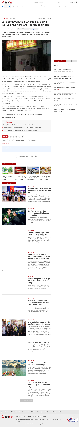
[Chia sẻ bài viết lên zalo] (6, 29)
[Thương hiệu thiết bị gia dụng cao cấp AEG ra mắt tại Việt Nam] (20, 170)
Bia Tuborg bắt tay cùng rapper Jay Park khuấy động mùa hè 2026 (38, 213)
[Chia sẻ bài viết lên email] (9, 29)
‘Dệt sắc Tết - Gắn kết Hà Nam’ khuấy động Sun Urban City (39, 385)
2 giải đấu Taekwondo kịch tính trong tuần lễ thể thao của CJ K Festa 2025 (38, 302)
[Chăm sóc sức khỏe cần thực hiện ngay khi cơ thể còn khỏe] (46, 170)
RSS (76, 6)
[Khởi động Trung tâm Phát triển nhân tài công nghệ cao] (33, 170)
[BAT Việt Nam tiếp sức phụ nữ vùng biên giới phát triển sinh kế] (14, 194)
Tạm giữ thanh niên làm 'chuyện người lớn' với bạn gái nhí (19, 125)
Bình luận (5, 136)
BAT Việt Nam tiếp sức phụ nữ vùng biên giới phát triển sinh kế (39, 190)
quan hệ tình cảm (21, 140)
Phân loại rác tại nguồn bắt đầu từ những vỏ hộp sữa (38, 234)
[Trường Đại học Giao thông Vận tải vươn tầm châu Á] (7, 170)
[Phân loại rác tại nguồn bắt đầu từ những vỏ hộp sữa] (14, 238)
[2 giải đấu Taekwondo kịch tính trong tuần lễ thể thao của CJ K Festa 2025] (14, 306)
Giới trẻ (36, 6)
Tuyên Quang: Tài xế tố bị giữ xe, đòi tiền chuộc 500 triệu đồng (39, 281)
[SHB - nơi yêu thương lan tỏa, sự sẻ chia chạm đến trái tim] (14, 327)
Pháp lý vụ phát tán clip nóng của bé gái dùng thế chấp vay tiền (20, 130)
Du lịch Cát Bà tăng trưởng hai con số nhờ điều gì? (38, 363)
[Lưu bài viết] (15, 29)
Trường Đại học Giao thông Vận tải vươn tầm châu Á (7, 177)
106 (59, 89)
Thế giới (22, 6)
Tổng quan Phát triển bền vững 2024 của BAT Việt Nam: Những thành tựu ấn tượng (39, 256)
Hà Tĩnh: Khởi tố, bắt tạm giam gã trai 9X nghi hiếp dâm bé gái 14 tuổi (22, 127)
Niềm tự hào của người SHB (38, 342)
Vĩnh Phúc (10, 140)
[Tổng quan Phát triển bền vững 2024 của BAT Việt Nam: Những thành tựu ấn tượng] (14, 260)
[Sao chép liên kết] (12, 29)
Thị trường (15, 6)
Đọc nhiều (60, 61)
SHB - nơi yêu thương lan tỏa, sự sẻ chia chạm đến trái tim (39, 323)
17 (73, 71)
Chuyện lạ (50, 6)
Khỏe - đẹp (43, 6)
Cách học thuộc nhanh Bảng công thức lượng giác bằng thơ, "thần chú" (64, 70)
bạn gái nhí (32, 140)
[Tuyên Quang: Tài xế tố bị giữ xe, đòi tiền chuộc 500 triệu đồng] (14, 284)
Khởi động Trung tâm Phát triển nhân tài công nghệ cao (33, 177)
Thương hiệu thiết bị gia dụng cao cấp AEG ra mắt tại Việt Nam (20, 177)
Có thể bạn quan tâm (8, 164)
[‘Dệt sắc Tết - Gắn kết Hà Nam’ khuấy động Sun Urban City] (14, 388)
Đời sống (7, 6)
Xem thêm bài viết (26, 401)
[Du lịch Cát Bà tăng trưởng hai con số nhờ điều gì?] (14, 368)
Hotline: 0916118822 (49, 2)
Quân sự (57, 6)
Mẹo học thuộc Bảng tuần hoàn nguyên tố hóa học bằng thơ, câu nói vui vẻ (65, 93)
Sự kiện (64, 6)
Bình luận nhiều (72, 61)
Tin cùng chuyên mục (9, 183)
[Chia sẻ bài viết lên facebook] (3, 29)
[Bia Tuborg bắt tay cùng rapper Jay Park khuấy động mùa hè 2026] (14, 216)
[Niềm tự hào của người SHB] (14, 348)
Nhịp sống (13, 18)
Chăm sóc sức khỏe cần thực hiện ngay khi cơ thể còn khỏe (45, 177)
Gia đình (29, 6)
